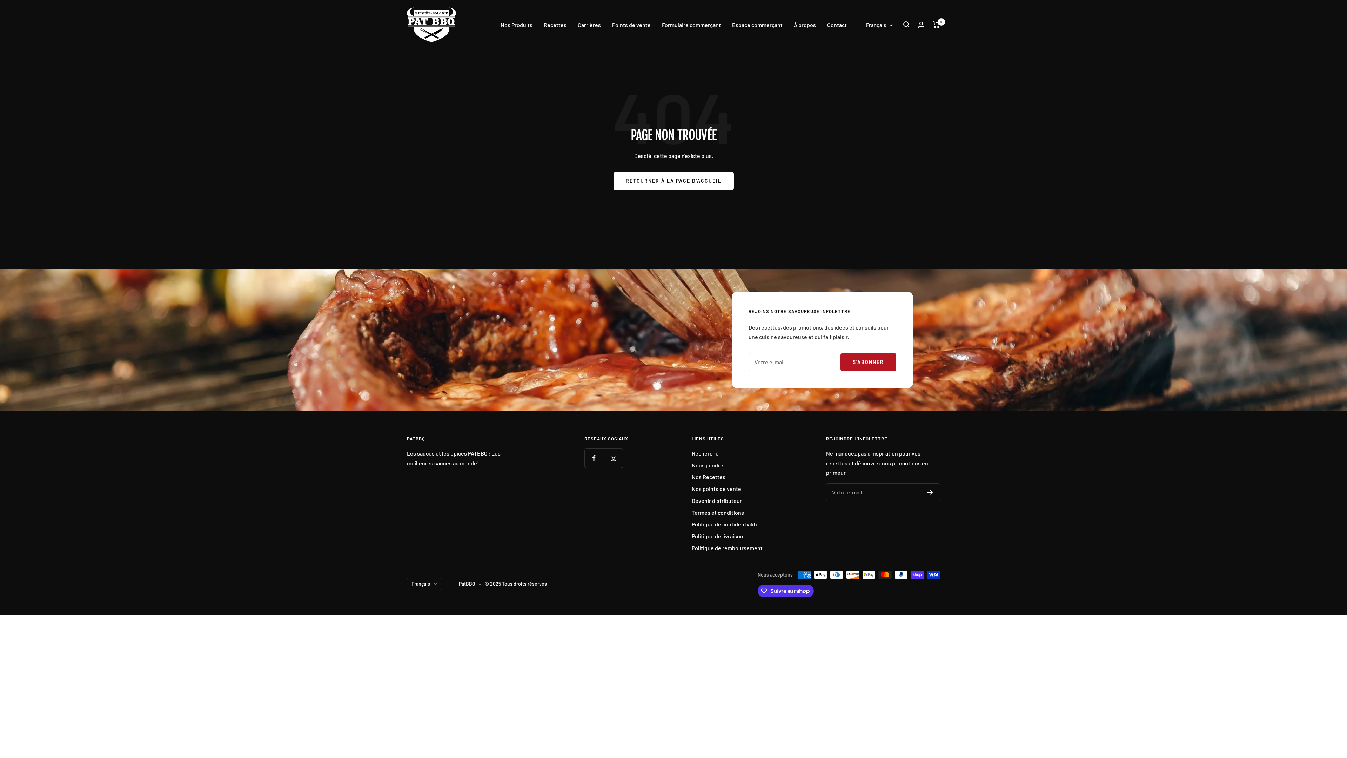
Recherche (705, 453)
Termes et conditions (718, 512)
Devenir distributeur (717, 500)
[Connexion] (921, 25)
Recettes (555, 24)
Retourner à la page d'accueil (674, 181)
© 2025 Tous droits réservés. (516, 584)
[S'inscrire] (930, 492)
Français (876, 25)
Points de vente (631, 24)
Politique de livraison (717, 536)
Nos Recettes (708, 476)
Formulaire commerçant (691, 24)
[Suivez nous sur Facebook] (594, 458)
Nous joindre (707, 465)
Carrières (589, 24)
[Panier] (936, 24)
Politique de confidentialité (725, 524)
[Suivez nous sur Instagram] (613, 458)
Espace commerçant (757, 24)
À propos (805, 24)
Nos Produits (516, 24)
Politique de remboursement (727, 548)
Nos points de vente (716, 488)
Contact (837, 24)
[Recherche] (906, 24)
